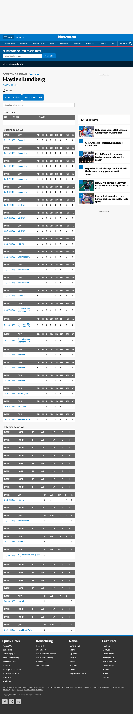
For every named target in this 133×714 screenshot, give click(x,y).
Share (9, 90)
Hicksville (22, 406)
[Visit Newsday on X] (11, 701)
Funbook (107, 646)
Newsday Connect (44, 657)
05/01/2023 (9, 230)
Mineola (21, 295)
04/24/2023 (9, 282)
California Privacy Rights (57, 687)
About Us (7, 646)
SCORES (8, 74)
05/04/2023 (9, 205)
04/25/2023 (9, 269)
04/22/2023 (9, 295)
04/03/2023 (9, 406)
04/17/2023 (9, 340)
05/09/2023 (9, 179)
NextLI (106, 677)
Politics (73, 657)
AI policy (20, 689)
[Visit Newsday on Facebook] (5, 701)
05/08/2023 (9, 192)
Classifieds (41, 661)
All (112, 43)
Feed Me (64, 43)
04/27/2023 (9, 256)
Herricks (21, 354)
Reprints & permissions (102, 687)
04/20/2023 (9, 309)
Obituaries (107, 649)
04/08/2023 (9, 393)
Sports (23, 43)
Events (102, 43)
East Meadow (24, 256)
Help (13, 689)
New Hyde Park (25, 419)
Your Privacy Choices (34, 689)
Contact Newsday (84, 687)
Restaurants (108, 665)
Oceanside (22, 140)
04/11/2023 (9, 367)
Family (106, 669)
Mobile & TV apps (11, 673)
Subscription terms (25, 687)
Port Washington (10, 85)
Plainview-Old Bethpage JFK (24, 309)
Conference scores (33, 97)
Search (49, 56)
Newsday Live (9, 661)
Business (90, 43)
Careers (6, 665)
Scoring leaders (12, 97)
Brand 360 (41, 649)
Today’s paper (9, 653)
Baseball (21, 74)
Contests (7, 677)
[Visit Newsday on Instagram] (18, 701)
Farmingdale (23, 393)
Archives (7, 681)
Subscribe (7, 649)
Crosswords (108, 653)
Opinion (77, 43)
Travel (105, 673)
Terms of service (9, 687)
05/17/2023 (9, 140)
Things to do (38, 43)
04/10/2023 (9, 380)
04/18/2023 (9, 325)
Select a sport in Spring (13, 64)
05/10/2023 (9, 166)
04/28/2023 (9, 243)
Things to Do (108, 657)
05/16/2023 (9, 153)
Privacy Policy (39, 687)
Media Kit (40, 646)
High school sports (78, 673)
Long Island (9, 43)
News (52, 43)
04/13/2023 (9, 354)
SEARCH (123, 43)
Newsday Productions (46, 653)
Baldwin (21, 205)
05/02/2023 (9, 217)
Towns (72, 669)
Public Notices (42, 665)
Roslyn (21, 243)
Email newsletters (11, 657)
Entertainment (109, 661)
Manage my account (12, 669)
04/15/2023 (9, 419)
